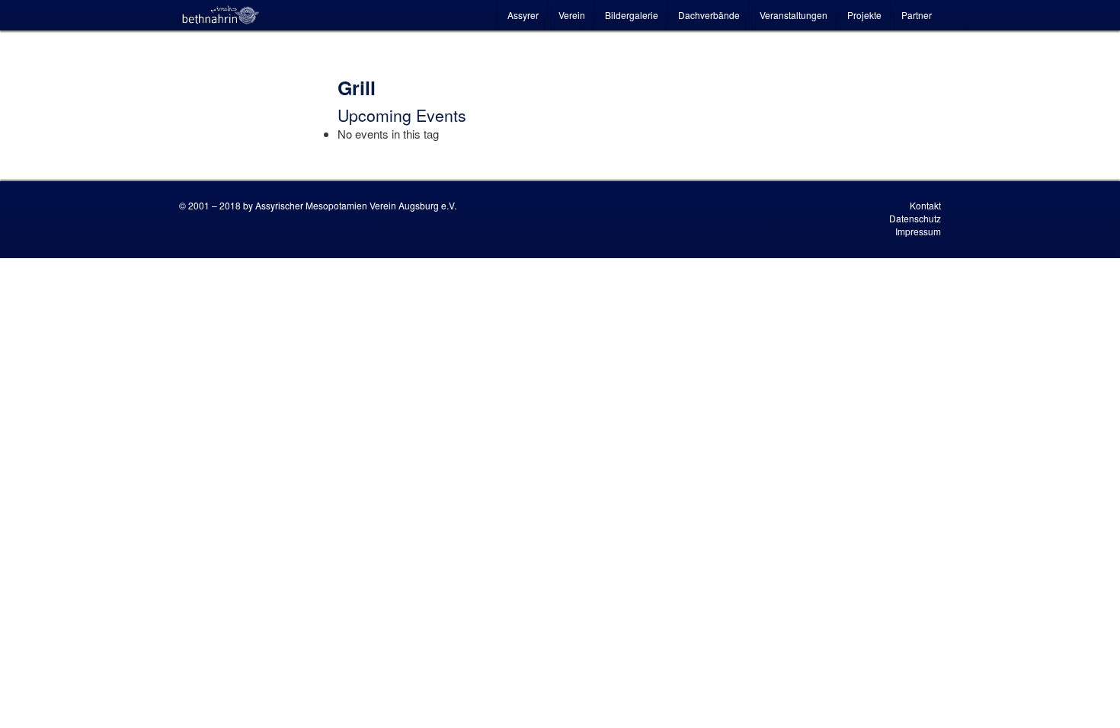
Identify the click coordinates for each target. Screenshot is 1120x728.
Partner (916, 14)
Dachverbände (709, 14)
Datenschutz (915, 218)
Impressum (918, 231)
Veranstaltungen (793, 14)
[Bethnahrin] (221, 15)
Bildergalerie (631, 14)
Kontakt (925, 205)
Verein (571, 14)
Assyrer (523, 14)
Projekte (864, 14)
